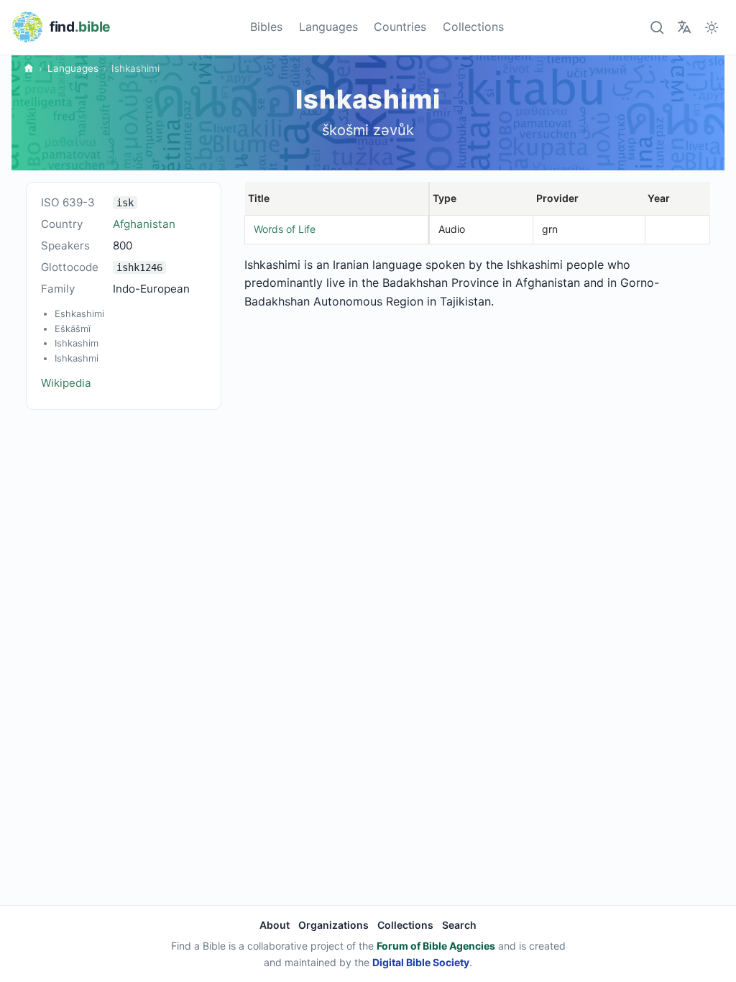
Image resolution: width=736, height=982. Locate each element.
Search (459, 925)
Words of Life (285, 229)
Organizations (333, 925)
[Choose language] (683, 27)
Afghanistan (144, 224)
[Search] (656, 27)
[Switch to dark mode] (711, 27)
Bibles (266, 26)
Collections (473, 26)
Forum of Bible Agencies (436, 946)
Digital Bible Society (420, 962)
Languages (328, 26)
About (274, 925)
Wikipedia (66, 383)
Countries (400, 26)
